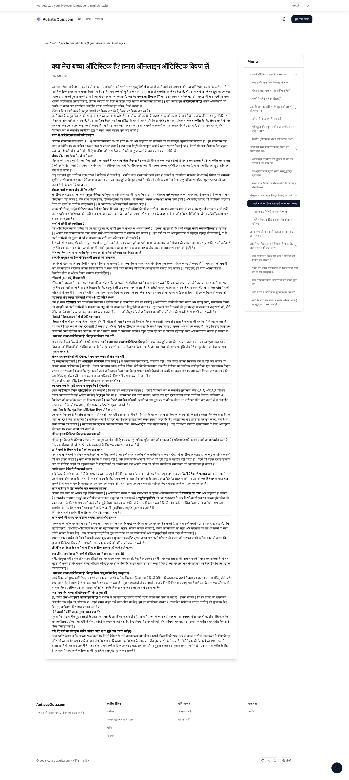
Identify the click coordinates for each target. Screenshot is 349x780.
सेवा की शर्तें (183, 719)
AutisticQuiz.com (50, 704)
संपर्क (251, 711)
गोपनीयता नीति (185, 711)
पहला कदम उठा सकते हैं (80, 429)
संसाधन (99, 19)
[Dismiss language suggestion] (308, 5)
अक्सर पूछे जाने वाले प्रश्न (120, 719)
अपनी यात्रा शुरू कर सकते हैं (122, 130)
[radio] (263, 760)
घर (79, 19)
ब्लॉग (88, 19)
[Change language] (284, 19)
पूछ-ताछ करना (302, 19)
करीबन (110, 711)
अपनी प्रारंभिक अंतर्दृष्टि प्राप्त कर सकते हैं (129, 507)
